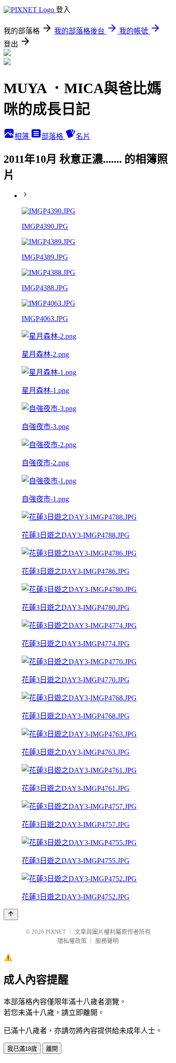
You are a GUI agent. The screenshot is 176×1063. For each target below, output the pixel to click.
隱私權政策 (72, 940)
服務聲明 (107, 940)
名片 (83, 136)
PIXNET (56, 931)
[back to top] (11, 914)
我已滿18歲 (22, 1048)
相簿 (22, 136)
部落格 (53, 136)
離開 (52, 1048)
